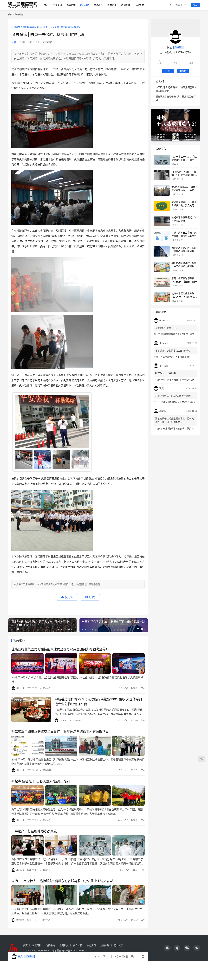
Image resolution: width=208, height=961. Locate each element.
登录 (178, 5)
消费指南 (71, 5)
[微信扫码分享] (132, 956)
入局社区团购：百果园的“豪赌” (175, 357)
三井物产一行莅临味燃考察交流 (34, 831)
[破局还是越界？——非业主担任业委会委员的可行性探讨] (162, 206)
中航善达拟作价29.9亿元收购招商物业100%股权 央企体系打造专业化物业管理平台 (98, 701)
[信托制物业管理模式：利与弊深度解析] (162, 221)
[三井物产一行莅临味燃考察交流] (78, 845)
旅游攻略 (125, 5)
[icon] (167, 948)
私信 (184, 71)
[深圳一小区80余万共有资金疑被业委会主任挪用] (162, 160)
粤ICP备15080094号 (73, 950)
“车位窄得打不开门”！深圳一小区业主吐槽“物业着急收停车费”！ (184, 175)
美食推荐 (98, 5)
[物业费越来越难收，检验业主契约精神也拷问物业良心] (162, 251)
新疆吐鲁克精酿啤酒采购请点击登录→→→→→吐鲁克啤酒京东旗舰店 (46, 27)
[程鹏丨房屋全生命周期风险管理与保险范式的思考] (162, 236)
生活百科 (57, 5)
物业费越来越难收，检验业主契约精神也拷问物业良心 (183, 251)
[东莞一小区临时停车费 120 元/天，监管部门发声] (162, 282)
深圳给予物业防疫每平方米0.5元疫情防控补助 (182, 402)
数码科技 (84, 5)
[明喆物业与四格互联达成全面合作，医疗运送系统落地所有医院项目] (78, 746)
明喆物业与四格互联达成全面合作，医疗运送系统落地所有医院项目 (60, 731)
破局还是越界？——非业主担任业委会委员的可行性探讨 (183, 205)
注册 (186, 5)
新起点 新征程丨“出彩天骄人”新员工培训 (40, 781)
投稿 (195, 5)
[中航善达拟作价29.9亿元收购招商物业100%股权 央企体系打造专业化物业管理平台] (31, 709)
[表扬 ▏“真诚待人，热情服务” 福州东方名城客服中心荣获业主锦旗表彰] (78, 895)
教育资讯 (112, 5)
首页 (46, 5)
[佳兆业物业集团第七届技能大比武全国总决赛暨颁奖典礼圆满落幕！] (78, 663)
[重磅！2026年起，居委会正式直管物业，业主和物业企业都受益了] (162, 190)
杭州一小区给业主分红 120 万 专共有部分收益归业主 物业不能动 (184, 296)
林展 (13, 42)
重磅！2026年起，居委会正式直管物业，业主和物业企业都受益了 (184, 190)
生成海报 (123, 956)
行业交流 (139, 5)
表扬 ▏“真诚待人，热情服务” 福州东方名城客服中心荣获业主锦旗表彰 (62, 881)
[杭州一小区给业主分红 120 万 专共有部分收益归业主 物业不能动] (162, 297)
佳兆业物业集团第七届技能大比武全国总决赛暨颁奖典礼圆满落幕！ (60, 649)
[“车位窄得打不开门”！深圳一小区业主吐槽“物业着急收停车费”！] (162, 175)
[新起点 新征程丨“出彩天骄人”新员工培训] (78, 795)
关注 (170, 71)
